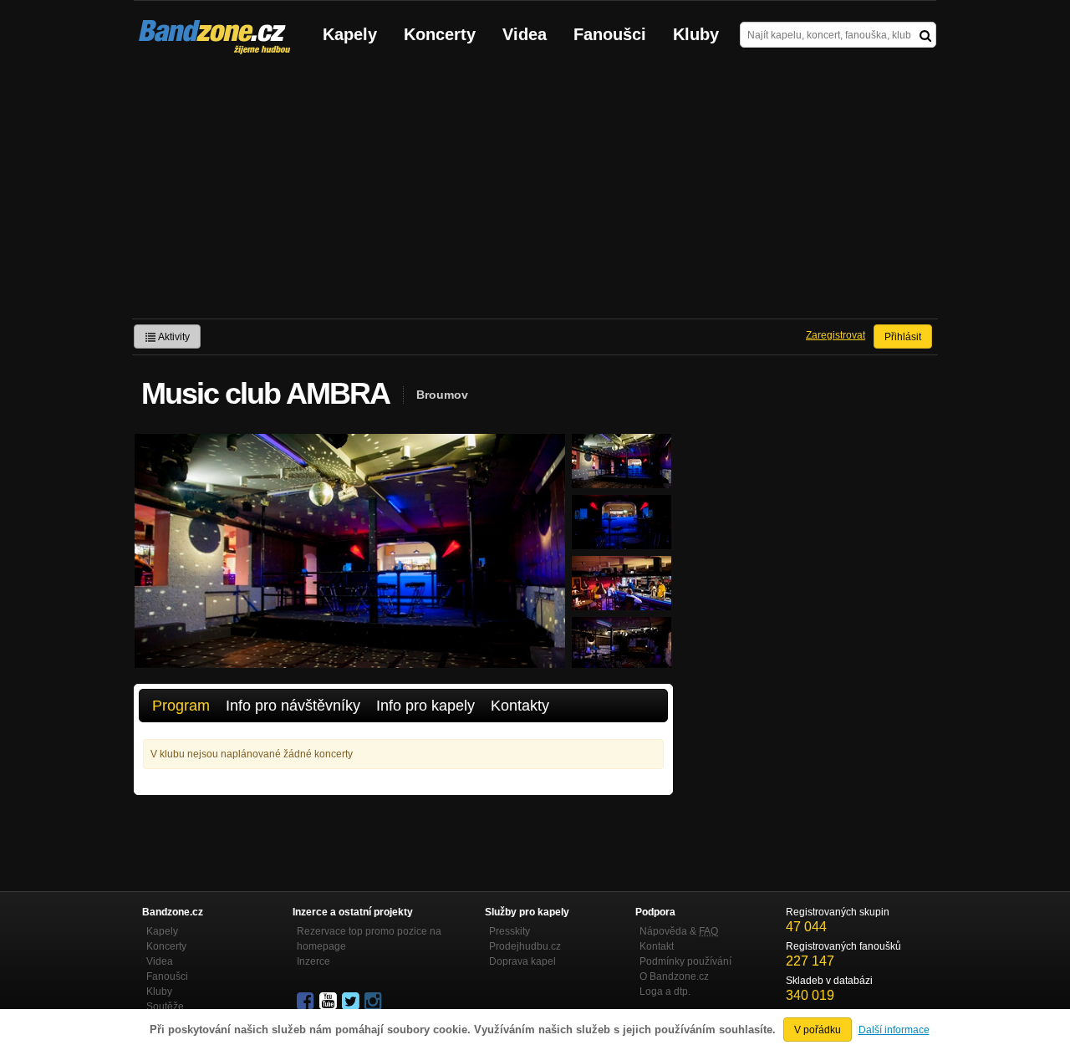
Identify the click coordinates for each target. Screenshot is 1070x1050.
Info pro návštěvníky (293, 705)
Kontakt (656, 946)
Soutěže (165, 1006)
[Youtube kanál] (329, 1001)
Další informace (894, 1030)
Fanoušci (609, 34)
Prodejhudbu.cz (525, 946)
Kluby (696, 34)
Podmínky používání (685, 961)
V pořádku (817, 1030)
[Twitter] (352, 1001)
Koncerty (440, 34)
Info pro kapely (425, 705)
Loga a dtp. (664, 991)
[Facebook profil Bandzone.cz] (307, 1001)
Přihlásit (902, 337)
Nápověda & (678, 931)
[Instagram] (374, 1001)
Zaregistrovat (835, 335)
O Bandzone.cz (674, 976)
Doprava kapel (522, 961)
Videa (524, 34)
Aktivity (173, 337)
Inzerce (313, 961)
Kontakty (520, 705)
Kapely (350, 34)
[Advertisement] (535, 193)
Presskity (509, 931)
